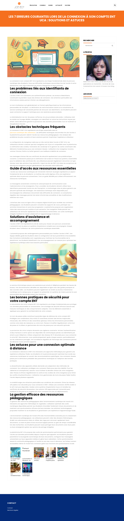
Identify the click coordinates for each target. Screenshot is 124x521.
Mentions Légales (12, 510)
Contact (10, 508)
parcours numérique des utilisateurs (23, 132)
